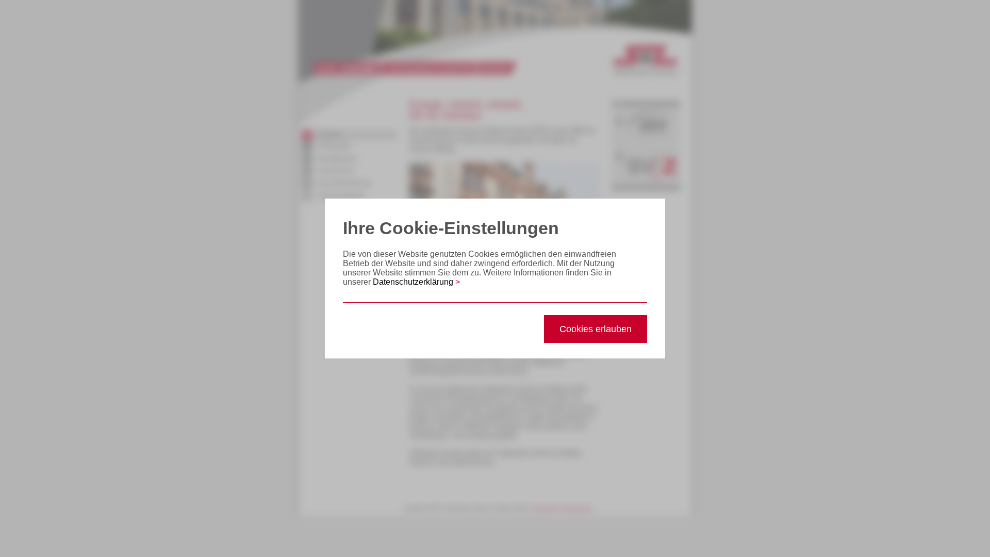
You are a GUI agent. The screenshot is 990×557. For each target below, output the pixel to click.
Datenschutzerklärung (416, 281)
